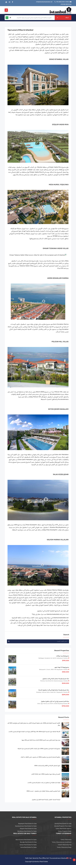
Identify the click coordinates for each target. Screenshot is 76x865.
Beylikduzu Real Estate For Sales (27, 831)
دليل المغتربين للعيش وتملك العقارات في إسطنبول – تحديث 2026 (43, 791)
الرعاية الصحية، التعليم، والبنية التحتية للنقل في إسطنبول (46, 799)
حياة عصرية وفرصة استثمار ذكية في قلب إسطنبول (55, 678)
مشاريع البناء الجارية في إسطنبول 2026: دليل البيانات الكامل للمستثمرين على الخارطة (39, 748)
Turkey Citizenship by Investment (61, 842)
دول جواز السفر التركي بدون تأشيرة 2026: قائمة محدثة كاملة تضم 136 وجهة (41, 740)
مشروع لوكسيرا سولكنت (62, 656)
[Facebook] (12, 2)
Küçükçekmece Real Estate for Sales (26, 826)
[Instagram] (9, 2)
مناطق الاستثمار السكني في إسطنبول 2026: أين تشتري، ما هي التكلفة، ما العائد (40, 757)
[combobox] (63, 17)
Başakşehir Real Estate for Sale (27, 823)
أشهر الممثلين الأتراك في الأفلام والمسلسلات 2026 (47, 765)
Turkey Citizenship (66, 839)
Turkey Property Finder (64, 831)
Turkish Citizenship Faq (64, 845)
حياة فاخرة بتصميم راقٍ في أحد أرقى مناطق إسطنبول (55, 701)
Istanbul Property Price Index (62, 826)
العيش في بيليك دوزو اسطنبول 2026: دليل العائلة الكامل (45, 774)
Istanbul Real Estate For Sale (63, 823)
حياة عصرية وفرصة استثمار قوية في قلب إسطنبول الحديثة (53, 690)
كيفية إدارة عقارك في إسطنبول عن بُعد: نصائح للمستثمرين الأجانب (44, 782)
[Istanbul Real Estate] (60, 10)
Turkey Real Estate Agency (63, 828)
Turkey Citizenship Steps (64, 847)
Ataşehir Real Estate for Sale (28, 828)
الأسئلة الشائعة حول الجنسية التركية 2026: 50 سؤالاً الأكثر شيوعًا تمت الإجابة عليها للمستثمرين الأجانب (34, 731)
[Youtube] (6, 2)
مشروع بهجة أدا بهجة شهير (61, 667)
